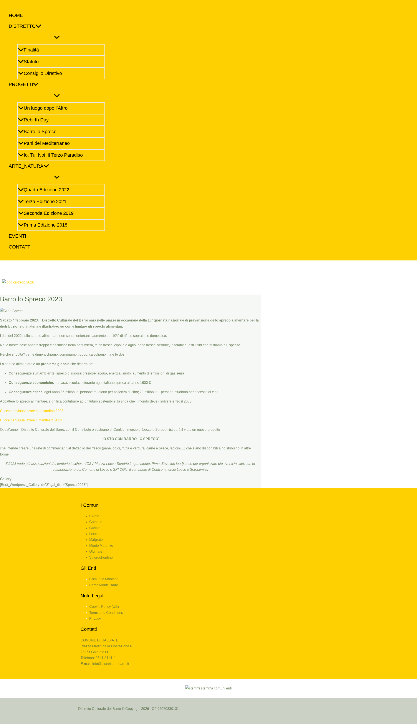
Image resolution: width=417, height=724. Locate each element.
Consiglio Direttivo (43, 73)
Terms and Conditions (106, 613)
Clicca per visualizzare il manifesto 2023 (31, 420)
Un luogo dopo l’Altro (46, 108)
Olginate (95, 551)
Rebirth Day (36, 120)
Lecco (94, 534)
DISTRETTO (22, 26)
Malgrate (96, 540)
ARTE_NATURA (26, 166)
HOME (16, 15)
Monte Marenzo (101, 545)
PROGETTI (21, 84)
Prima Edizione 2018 (45, 225)
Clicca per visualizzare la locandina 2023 (31, 411)
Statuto (31, 61)
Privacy (95, 618)
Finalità (31, 50)
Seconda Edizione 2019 (49, 213)
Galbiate (95, 522)
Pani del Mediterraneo (47, 143)
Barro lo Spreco (40, 131)
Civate (94, 516)
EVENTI (17, 236)
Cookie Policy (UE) (104, 606)
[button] (38, 26)
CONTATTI (20, 247)
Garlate (95, 528)
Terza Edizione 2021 (45, 201)
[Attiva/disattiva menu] (57, 37)
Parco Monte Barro (103, 585)
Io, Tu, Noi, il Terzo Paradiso (53, 155)
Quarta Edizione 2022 (46, 189)
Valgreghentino (101, 557)
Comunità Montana (104, 579)
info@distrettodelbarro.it (110, 664)
